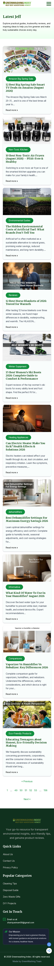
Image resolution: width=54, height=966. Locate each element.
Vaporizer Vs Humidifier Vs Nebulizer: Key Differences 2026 (27, 666)
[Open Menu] (49, 3)
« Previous (27, 781)
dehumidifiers (15, 512)
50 (21, 790)
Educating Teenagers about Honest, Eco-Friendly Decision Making (26, 742)
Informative (14, 587)
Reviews (13, 295)
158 (45, 790)
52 (30, 790)
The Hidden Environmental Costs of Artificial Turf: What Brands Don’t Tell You (25, 229)
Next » (27, 799)
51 (26, 790)
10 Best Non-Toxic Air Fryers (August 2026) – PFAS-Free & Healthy (25, 158)
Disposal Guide (10, 890)
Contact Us (9, 860)
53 (35, 790)
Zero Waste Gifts (11, 896)
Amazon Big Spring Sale (21, 78)
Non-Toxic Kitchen (18, 149)
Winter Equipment (17, 366)
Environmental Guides (19, 220)
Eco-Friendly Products (20, 733)
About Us (8, 854)
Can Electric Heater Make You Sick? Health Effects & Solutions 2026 (25, 446)
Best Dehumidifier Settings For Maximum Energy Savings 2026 (27, 519)
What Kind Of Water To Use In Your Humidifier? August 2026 (26, 594)
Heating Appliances (18, 437)
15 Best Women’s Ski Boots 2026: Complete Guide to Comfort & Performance (23, 375)
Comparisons (15, 658)
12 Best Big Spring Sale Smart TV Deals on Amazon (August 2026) (25, 87)
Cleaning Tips (10, 883)
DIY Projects (9, 903)
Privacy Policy (10, 867)
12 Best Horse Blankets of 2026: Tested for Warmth (26, 302)
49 (15, 790)
